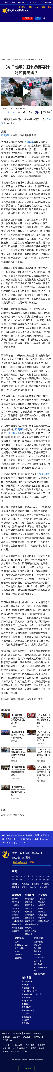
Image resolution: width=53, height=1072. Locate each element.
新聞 (14, 871)
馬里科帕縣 (14, 433)
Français (44, 839)
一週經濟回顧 (17, 921)
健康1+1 (18, 942)
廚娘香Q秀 (38, 964)
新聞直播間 (28, 18)
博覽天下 (15, 887)
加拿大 (21, 835)
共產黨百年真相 (28, 988)
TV (38, 18)
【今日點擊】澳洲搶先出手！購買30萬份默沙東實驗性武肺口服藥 (44, 772)
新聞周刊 (15, 915)
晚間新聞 (15, 908)
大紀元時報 (30, 1045)
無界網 (5, 1051)
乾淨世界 (41, 1045)
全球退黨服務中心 (20, 1048)
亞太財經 (15, 931)
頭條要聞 (15, 884)
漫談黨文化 (26, 1017)
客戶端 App (7, 1040)
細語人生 (28, 934)
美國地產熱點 (43, 921)
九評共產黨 (26, 997)
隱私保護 (37, 1033)
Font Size (30, 112)
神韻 (6, 2)
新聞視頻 (16, 895)
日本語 (14, 843)
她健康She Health (22, 945)
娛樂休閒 (38, 937)
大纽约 (14, 835)
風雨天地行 (26, 1007)
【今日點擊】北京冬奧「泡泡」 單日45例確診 (18, 735)
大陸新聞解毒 (30, 931)
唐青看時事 (29, 921)
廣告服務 (26, 1037)
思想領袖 (28, 912)
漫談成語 (41, 912)
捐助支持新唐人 (20, 862)
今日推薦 (45, 884)
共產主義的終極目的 (30, 991)
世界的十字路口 (31, 924)
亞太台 (16, 839)
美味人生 (37, 954)
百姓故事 (25, 1014)
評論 (9, 59)
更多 (25, 1051)
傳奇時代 (25, 985)
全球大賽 (43, 887)
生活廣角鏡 (38, 942)
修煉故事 (25, 1020)
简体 (34, 2)
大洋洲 (36, 835)
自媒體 (15, 59)
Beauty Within (39, 958)
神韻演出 (33, 887)
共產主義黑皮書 (28, 1010)
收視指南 (27, 1033)
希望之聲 (6, 1048)
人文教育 (42, 895)
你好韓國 (37, 948)
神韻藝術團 (18, 1045)
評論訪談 (29, 895)
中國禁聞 (15, 905)
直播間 (26, 857)
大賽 (13, 2)
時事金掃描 (29, 905)
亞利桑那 (6, 135)
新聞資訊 (24, 853)
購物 (32, 862)
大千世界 (37, 961)
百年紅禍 (25, 1004)
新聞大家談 (29, 899)
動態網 (41, 1048)
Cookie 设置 (26, 1068)
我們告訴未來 (27, 981)
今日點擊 (23, 59)
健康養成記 (19, 951)
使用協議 (6, 1037)
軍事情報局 (29, 918)
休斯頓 (44, 835)
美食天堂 (37, 951)
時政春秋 (28, 908)
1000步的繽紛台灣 (40, 969)
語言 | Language (45, 2)
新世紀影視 (15, 1051)
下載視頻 (46, 112)
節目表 (16, 857)
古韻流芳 (41, 905)
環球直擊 (15, 902)
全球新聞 (15, 899)
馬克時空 (28, 928)
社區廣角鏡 (16, 924)
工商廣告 (25, 1023)
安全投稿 (16, 1037)
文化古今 (41, 918)
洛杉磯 (29, 835)
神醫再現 (18, 954)
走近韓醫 (18, 958)
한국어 (22, 843)
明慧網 (33, 1048)
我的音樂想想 (39, 974)
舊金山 (8, 839)
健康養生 (19, 937)
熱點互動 (28, 902)
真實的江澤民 (27, 1001)
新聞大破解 (29, 915)
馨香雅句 (41, 908)
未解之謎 (41, 899)
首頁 (3, 59)
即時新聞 (35, 884)
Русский (6, 843)
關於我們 (17, 1033)
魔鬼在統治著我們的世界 (32, 994)
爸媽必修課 (42, 915)
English (35, 839)
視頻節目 (37, 853)
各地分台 (21, 2)
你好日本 (37, 945)
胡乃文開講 (19, 948)
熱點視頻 (25, 884)
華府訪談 (15, 918)
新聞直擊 (15, 912)
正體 (29, 2)
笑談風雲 (41, 902)
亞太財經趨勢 (17, 928)
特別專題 (26, 977)
